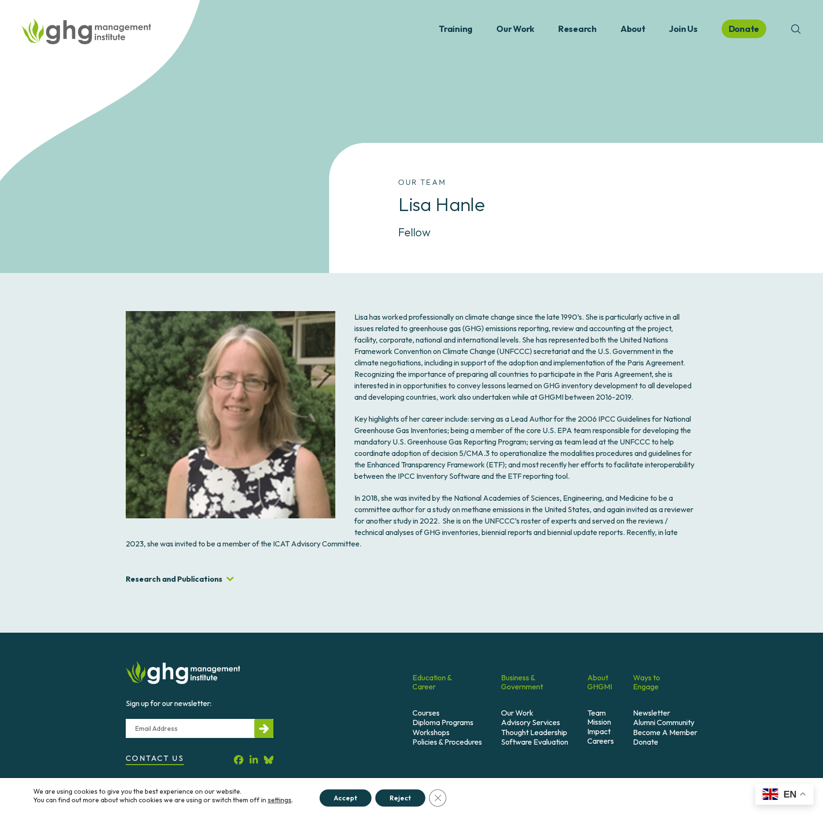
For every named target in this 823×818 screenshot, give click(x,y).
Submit (263, 728)
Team (596, 712)
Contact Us (155, 758)
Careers (600, 741)
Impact (599, 731)
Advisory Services (530, 722)
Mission (599, 722)
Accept (345, 798)
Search (796, 29)
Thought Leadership (534, 732)
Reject (400, 798)
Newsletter (651, 712)
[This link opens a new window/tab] (238, 760)
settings (279, 800)
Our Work (515, 28)
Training (455, 28)
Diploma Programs (442, 722)
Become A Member (665, 732)
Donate (645, 742)
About (633, 28)
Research (577, 28)
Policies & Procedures (447, 742)
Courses (426, 712)
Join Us (683, 28)
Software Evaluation (534, 742)
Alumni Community (663, 722)
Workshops (431, 732)
